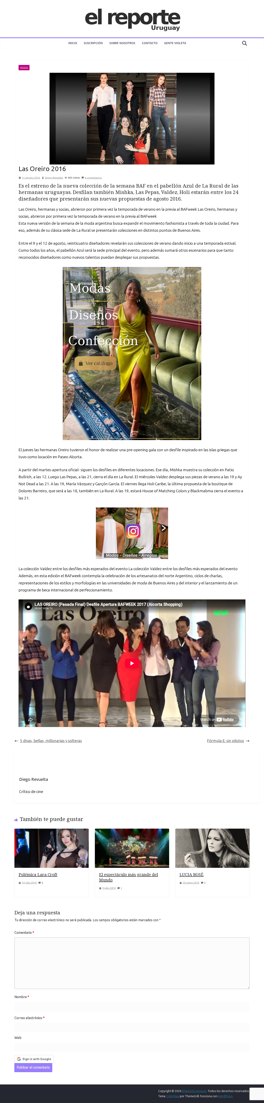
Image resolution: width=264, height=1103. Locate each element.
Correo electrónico (29, 1018)
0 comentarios (93, 177)
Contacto (150, 43)
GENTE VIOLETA (175, 43)
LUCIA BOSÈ (191, 874)
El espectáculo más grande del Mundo (128, 877)
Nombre (21, 997)
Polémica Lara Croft (38, 874)
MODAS (24, 67)
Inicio (72, 43)
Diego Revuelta (54, 177)
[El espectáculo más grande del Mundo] (132, 832)
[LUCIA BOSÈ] (212, 832)
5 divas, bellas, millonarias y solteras (51, 740)
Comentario (24, 933)
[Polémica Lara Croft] (51, 832)
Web (17, 1038)
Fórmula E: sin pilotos (225, 740)
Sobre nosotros (122, 43)
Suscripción (93, 43)
